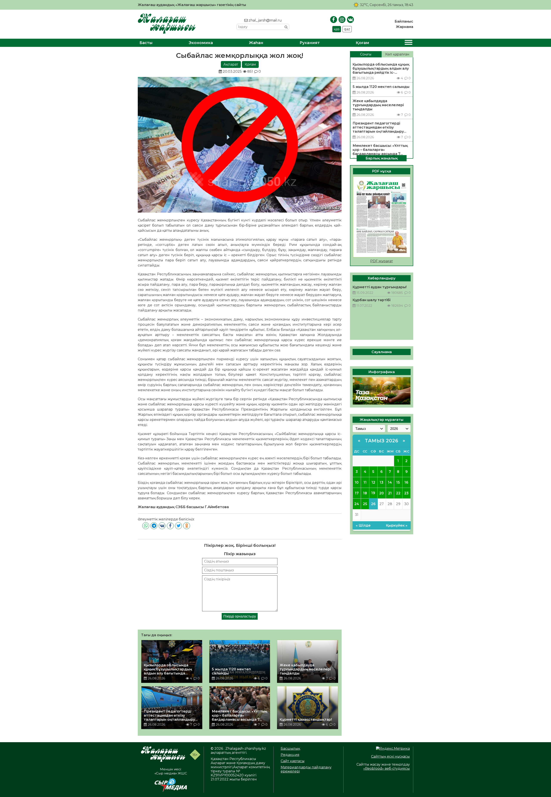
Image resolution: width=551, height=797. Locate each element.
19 (373, 493)
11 (365, 482)
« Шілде (363, 525)
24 (356, 504)
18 (365, 493)
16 (406, 482)
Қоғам (362, 42)
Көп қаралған (397, 54)
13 (381, 482)
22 (398, 493)
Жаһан (256, 42)
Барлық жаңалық (381, 158)
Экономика (201, 42)
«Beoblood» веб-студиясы (386, 768)
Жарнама (404, 27)
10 (357, 482)
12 (373, 482)
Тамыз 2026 (381, 440)
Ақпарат (230, 64)
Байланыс (404, 21)
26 (373, 504)
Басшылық (290, 748)
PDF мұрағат (381, 261)
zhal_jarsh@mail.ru (265, 20)
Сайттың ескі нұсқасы (390, 756)
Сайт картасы (293, 761)
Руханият (310, 42)
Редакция (290, 755)
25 (365, 504)
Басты (146, 42)
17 (357, 493)
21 (390, 493)
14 (390, 482)
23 (406, 493)
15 (398, 482)
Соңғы (365, 54)
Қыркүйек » (396, 525)
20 (381, 493)
